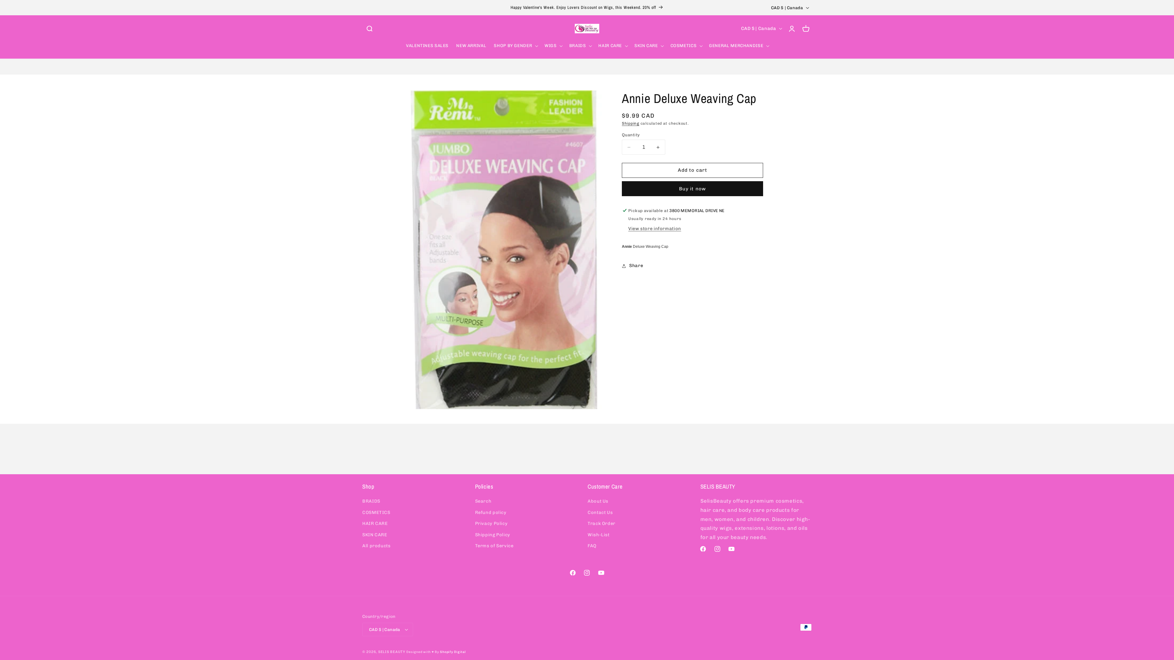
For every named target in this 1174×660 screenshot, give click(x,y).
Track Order (601, 523)
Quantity (631, 134)
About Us (598, 501)
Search (483, 501)
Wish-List (599, 534)
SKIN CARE (374, 534)
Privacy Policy (491, 523)
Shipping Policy (492, 534)
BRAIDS (371, 501)
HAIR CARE (375, 523)
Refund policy (491, 512)
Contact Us (600, 512)
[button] (369, 28)
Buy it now (692, 189)
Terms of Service (494, 545)
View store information (654, 228)
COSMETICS (376, 512)
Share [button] (636, 265)
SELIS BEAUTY (391, 652)
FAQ (592, 545)
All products (376, 545)
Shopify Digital (453, 652)
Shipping (630, 123)
